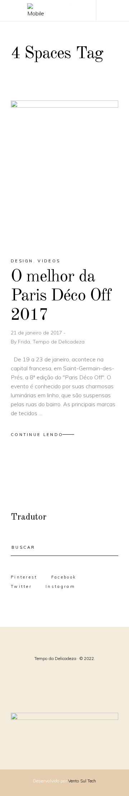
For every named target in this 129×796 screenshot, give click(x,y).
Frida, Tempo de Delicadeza (51, 341)
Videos (49, 260)
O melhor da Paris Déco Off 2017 (61, 296)
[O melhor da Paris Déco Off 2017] (64, 172)
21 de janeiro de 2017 (37, 332)
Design (22, 260)
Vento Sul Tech (82, 780)
